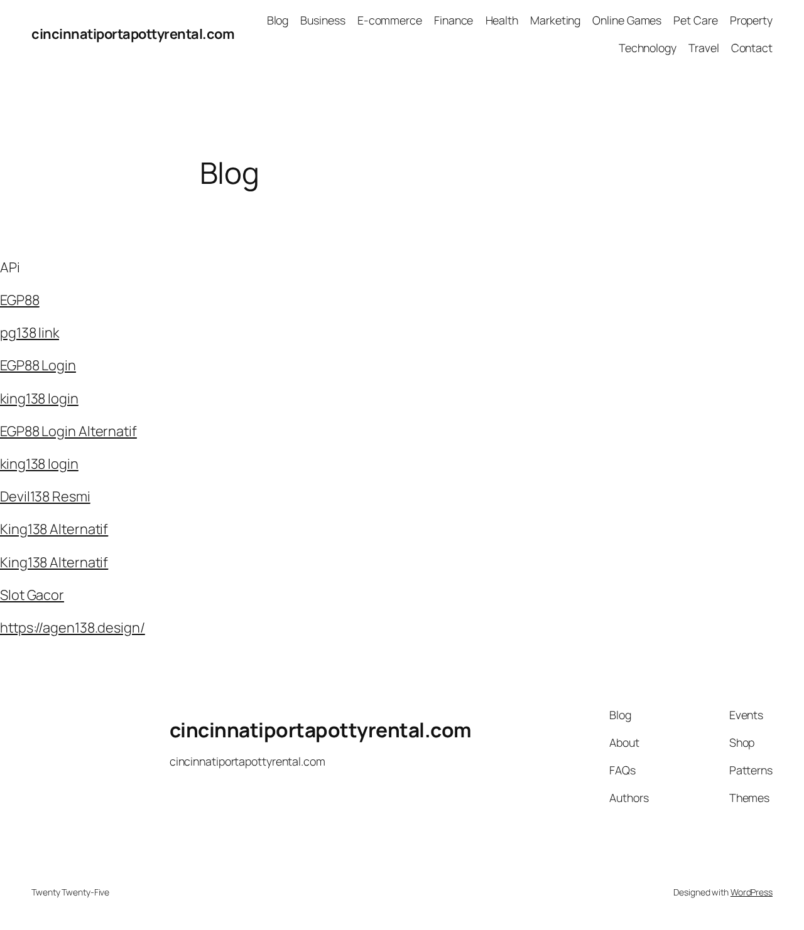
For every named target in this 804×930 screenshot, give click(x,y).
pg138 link (29, 332)
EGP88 (20, 300)
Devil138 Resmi (45, 496)
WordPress (752, 892)
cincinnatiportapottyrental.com (132, 33)
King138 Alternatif (54, 529)
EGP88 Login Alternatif (68, 431)
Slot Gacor (32, 594)
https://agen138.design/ (72, 627)
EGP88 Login (38, 365)
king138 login (39, 398)
